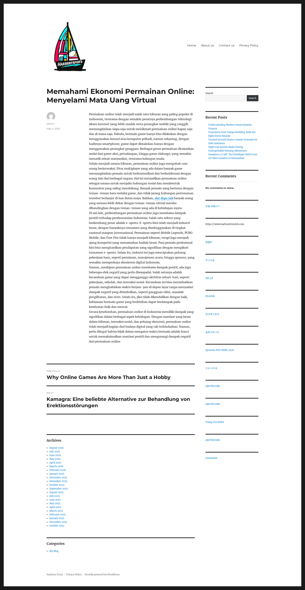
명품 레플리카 (212, 206)
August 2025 (56, 492)
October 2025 (56, 484)
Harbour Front (55, 574)
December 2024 (58, 521)
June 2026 (55, 455)
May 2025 (54, 503)
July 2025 (54, 496)
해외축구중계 (212, 314)
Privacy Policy (248, 45)
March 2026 (56, 466)
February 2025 (57, 514)
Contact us (226, 45)
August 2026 (56, 447)
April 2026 (55, 462)
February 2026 (57, 470)
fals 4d (209, 278)
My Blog (54, 551)
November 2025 (58, 481)
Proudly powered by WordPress (102, 574)
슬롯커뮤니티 (212, 332)
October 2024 (56, 525)
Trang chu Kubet (214, 422)
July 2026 (54, 451)
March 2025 (56, 510)
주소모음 (210, 260)
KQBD (208, 242)
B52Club (210, 296)
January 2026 (56, 473)
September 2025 (58, 488)
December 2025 (58, 477)
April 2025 (55, 507)
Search (209, 93)
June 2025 (55, 499)
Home (191, 45)
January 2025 (56, 518)
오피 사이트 (211, 368)
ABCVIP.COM (212, 386)
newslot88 (211, 458)
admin (50, 123)
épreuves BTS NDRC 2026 (219, 350)
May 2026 (55, 458)
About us (207, 45)
